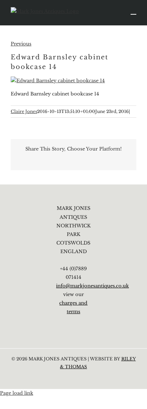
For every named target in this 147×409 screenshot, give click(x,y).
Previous (21, 44)
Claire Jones (24, 111)
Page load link (16, 393)
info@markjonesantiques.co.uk (92, 286)
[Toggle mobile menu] (133, 11)
